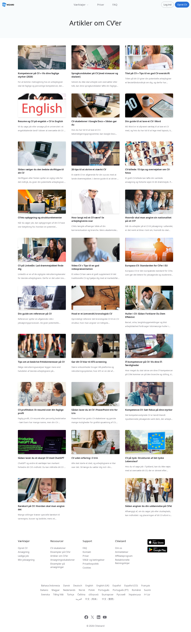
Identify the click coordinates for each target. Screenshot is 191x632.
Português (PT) (120, 590)
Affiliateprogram (124, 555)
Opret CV (23, 548)
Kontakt (87, 552)
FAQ (114, 4)
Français (145, 585)
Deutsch (77, 585)
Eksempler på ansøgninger (57, 565)
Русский (121, 594)
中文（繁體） (108, 599)
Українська (135, 594)
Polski (92, 590)
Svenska (45, 594)
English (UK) (102, 585)
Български (107, 594)
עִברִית (147, 594)
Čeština (81, 594)
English (89, 585)
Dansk (66, 585)
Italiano (44, 590)
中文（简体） (92, 599)
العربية (79, 599)
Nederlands (69, 590)
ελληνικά (93, 594)
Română (136, 590)
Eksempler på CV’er (60, 552)
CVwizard (99, 625)
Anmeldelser (121, 552)
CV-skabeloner (58, 548)
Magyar (56, 590)
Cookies (87, 567)
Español (117, 585)
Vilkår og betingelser (94, 559)
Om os (118, 548)
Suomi (147, 590)
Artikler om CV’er (59, 555)
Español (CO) (131, 585)
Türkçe (70, 594)
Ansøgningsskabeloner (62, 559)
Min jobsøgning (26, 559)
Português (103, 590)
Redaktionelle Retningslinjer (122, 561)
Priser (100, 4)
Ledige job (23, 555)
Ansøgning (23, 552)
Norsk (82, 590)
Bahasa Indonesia (50, 585)
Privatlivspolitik (91, 563)
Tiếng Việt (58, 594)
